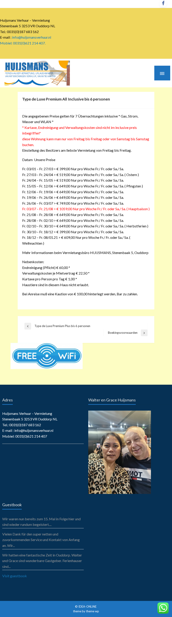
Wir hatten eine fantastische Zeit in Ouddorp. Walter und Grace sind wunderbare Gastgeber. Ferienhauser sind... (42, 561)
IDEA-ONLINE (87, 606)
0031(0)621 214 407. (29, 43)
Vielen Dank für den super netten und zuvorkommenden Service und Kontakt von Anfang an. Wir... (41, 540)
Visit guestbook (14, 576)
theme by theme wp (86, 611)
